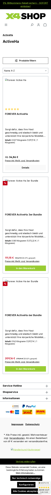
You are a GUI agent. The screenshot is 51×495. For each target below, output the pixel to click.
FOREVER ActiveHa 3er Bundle (23, 214)
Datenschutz (32, 424)
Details (25, 167)
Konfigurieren (26, 484)
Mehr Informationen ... (25, 473)
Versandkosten (17, 438)
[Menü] (6, 24)
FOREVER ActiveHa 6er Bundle (23, 315)
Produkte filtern (27, 60)
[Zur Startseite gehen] (25, 16)
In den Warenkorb (25, 268)
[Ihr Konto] (38, 24)
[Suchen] (32, 24)
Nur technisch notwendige (26, 478)
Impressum (17, 424)
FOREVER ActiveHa (16, 113)
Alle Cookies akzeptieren (26, 491)
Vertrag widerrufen (25, 461)
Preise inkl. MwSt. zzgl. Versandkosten (22, 160)
